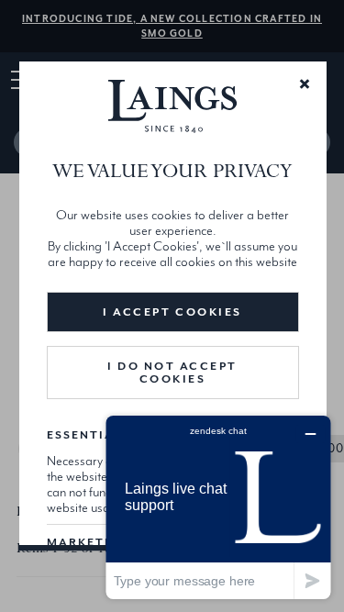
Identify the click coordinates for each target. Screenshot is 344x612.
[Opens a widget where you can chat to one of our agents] (218, 507)
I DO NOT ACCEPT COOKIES (172, 372)
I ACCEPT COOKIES (172, 312)
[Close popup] (303, 82)
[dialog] (172, 306)
